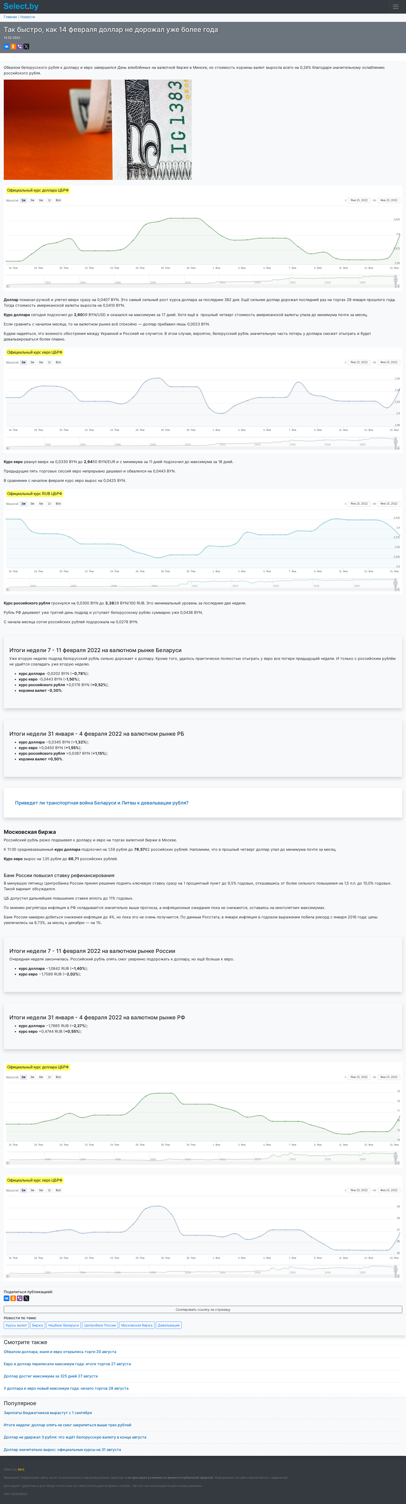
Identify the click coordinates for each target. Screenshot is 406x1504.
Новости (27, 17)
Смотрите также (25, 1342)
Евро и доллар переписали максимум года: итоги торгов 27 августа (67, 1363)
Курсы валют (16, 1325)
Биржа (37, 1325)
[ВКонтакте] (6, 46)
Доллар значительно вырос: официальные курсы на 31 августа (62, 1449)
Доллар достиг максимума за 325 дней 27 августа (51, 1376)
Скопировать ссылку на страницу (203, 1309)
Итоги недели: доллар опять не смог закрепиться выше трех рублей (67, 1425)
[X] (26, 46)
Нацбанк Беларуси (63, 1325)
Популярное (20, 1403)
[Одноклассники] (13, 46)
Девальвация (169, 1325)
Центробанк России (100, 1325)
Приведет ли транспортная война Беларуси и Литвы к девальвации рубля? (102, 803)
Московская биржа (136, 1325)
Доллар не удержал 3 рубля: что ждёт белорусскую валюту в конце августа (75, 1437)
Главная (10, 17)
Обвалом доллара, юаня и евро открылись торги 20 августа (60, 1351)
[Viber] (20, 46)
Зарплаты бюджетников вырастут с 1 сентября (48, 1412)
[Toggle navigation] (395, 7)
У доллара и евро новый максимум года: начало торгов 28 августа (66, 1388)
